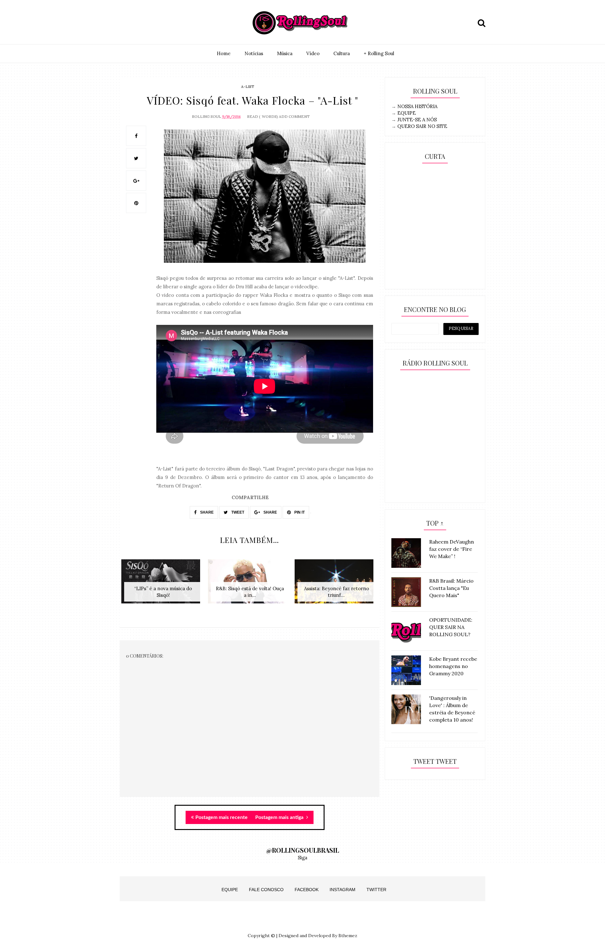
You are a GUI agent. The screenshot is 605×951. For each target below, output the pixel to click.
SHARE (206, 512)
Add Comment (294, 116)
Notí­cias (254, 53)
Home (224, 53)
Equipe (230, 889)
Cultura (341, 53)
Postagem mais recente (221, 817)
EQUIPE (406, 113)
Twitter (376, 889)
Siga (302, 858)
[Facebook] (155, 23)
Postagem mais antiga (280, 817)
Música (284, 53)
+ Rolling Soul (379, 53)
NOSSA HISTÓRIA (417, 106)
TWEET (237, 512)
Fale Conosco (266, 889)
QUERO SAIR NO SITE (422, 126)
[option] (163, 585)
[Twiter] (140, 23)
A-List (247, 86)
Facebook (307, 889)
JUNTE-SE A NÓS (417, 120)
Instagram (342, 889)
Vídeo (313, 53)
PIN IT (299, 512)
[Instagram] (126, 23)
